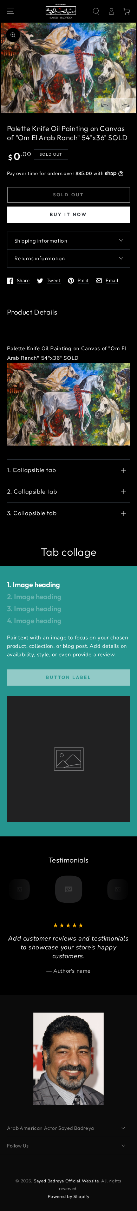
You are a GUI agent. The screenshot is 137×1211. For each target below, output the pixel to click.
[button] (96, 11)
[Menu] (10, 11)
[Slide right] (125, 105)
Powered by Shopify (69, 1196)
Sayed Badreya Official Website (66, 1181)
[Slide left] (104, 105)
